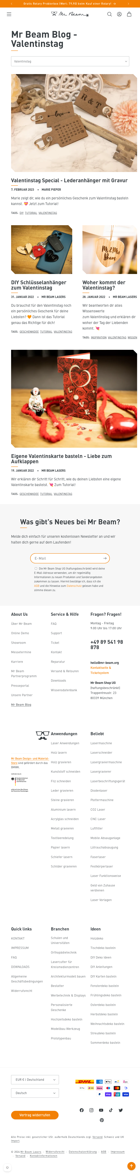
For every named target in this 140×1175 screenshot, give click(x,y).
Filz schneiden (61, 781)
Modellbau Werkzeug (65, 1028)
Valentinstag (48, 213)
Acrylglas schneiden (65, 819)
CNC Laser (98, 819)
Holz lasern (59, 752)
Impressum (118, 1151)
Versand (97, 1137)
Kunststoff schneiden (65, 771)
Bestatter (57, 986)
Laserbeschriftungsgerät (107, 781)
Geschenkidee (29, 331)
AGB (36, 586)
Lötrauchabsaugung (104, 847)
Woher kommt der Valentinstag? (103, 284)
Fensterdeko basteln (104, 986)
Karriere (17, 661)
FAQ (54, 623)
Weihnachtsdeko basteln (107, 1023)
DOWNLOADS (20, 967)
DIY (22, 213)
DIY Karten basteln (103, 976)
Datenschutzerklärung (83, 1151)
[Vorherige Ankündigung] (11, 4)
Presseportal (20, 685)
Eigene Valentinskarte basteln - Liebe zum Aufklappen (61, 458)
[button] (9, 14)
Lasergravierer (100, 771)
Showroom (18, 642)
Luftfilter (96, 828)
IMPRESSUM (20, 948)
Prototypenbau (61, 1038)
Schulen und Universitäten (60, 940)
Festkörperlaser (101, 866)
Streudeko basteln (103, 1033)
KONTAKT (18, 938)
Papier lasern (60, 847)
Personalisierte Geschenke (61, 1007)
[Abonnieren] (105, 558)
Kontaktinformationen (43, 1155)
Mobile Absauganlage (105, 838)
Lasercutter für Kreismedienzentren (65, 964)
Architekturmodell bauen (68, 976)
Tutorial (31, 213)
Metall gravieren (62, 828)
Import (15, 1140)
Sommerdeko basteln (105, 1042)
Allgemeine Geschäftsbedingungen (27, 978)
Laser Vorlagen (101, 900)
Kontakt (56, 652)
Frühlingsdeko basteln (105, 995)
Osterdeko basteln (103, 1004)
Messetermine (21, 652)
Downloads (58, 680)
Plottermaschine (102, 800)
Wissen (132, 337)
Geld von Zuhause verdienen (102, 887)
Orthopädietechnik (64, 952)
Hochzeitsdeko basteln (66, 1019)
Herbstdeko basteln (104, 1014)
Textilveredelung (62, 838)
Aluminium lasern (63, 809)
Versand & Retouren (65, 671)
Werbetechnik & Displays (68, 995)
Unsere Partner (22, 695)
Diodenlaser (98, 790)
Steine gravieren (62, 800)
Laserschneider (101, 752)
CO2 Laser (97, 809)
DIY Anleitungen (101, 967)
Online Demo (20, 633)
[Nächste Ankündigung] (128, 4)
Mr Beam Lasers (30, 1151)
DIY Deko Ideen (100, 957)
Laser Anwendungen (65, 743)
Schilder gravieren (64, 866)
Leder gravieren (62, 790)
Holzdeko (96, 938)
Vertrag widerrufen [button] (34, 1114)
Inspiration (99, 337)
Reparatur (58, 661)
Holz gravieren (61, 762)
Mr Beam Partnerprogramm (24, 673)
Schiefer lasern (61, 857)
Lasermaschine (101, 743)
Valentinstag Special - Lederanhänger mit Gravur (69, 180)
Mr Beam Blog (21, 704)
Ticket (55, 642)
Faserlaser (98, 857)
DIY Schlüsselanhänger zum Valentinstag (38, 284)
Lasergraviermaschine (106, 762)
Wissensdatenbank (64, 690)
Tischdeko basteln (103, 948)
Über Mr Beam (21, 623)
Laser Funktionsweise (105, 875)
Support (56, 633)
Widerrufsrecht (21, 990)
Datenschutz (74, 586)
